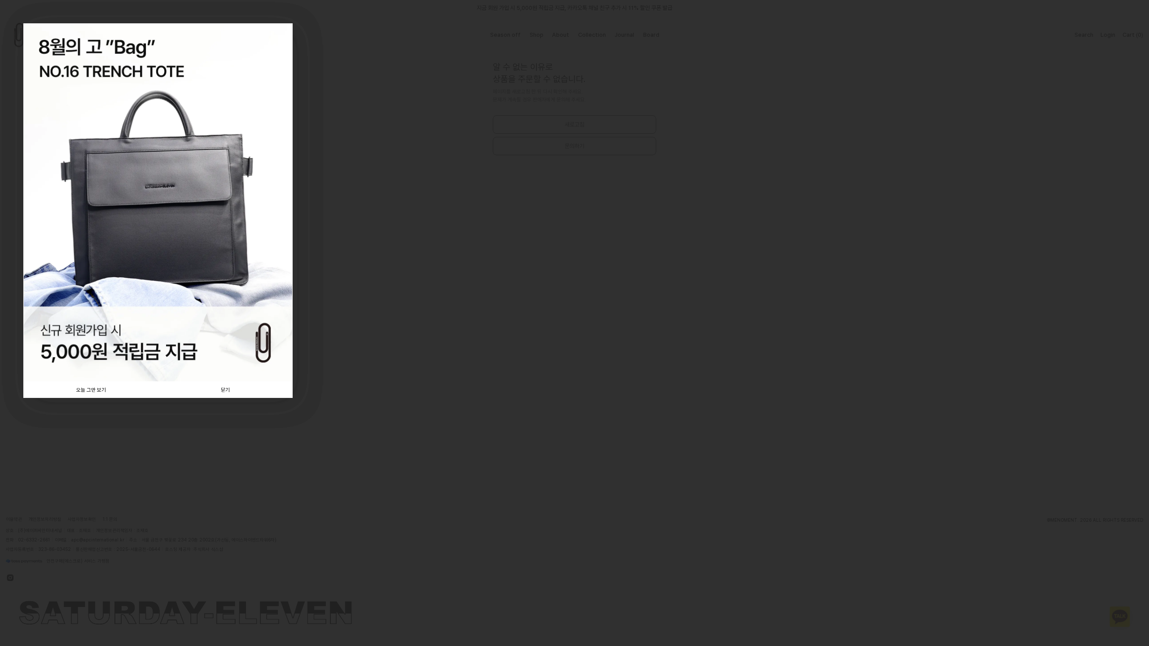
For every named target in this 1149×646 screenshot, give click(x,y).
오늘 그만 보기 (91, 389)
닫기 (225, 389)
